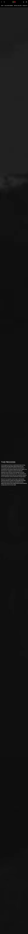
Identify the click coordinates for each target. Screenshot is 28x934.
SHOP (2, 5)
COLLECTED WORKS (8, 5)
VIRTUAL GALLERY (18, 5)
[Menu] (1, 1)
